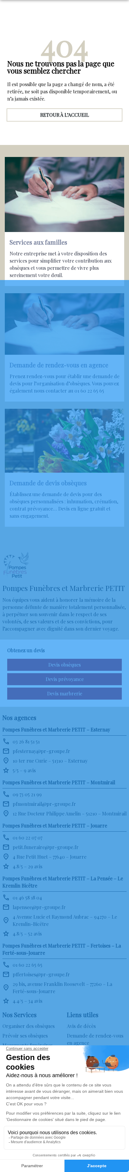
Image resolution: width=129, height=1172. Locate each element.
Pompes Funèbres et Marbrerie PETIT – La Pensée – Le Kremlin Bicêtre (62, 882)
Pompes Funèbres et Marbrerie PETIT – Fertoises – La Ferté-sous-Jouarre (61, 949)
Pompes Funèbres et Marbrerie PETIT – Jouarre (54, 825)
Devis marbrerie (64, 693)
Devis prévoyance (65, 679)
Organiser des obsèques (28, 1026)
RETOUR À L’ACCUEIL (64, 115)
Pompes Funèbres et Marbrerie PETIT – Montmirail (58, 782)
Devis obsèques (64, 664)
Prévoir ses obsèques (25, 1035)
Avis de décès (81, 1026)
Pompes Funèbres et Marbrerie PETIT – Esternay (56, 729)
